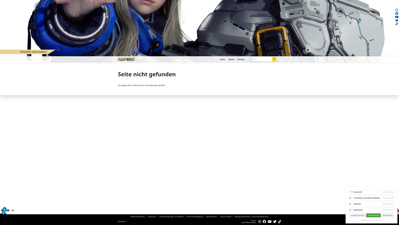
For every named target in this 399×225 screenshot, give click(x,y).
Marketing (358, 210)
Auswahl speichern (357, 215)
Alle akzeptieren (373, 215)
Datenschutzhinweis (367, 220)
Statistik (357, 204)
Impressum (378, 220)
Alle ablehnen (387, 215)
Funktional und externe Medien (367, 198)
